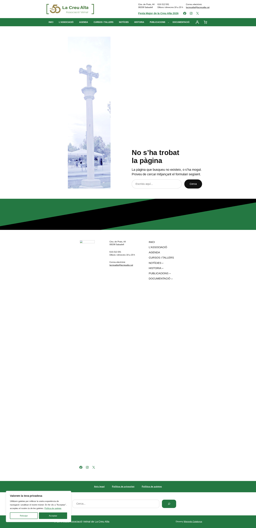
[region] (38, 506)
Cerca (193, 183)
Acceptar (53, 516)
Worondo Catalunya (193, 521)
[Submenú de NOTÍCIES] (163, 263)
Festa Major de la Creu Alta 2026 (158, 13)
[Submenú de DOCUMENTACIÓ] (172, 278)
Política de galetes (52, 508)
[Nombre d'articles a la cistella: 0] (205, 22)
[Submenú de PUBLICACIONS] (168, 22)
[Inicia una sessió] (197, 22)
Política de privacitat (123, 486)
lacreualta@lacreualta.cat (197, 7)
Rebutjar (24, 516)
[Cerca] (169, 504)
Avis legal (99, 486)
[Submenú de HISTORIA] (163, 268)
